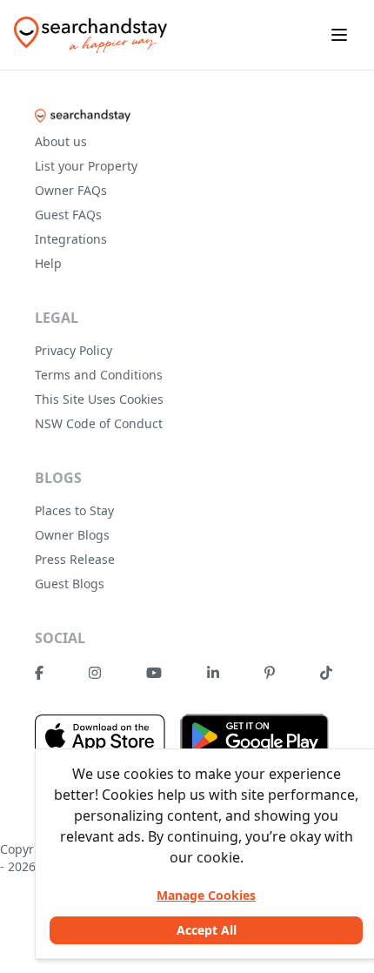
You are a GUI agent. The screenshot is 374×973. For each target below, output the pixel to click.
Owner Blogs (72, 535)
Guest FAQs (68, 214)
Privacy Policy (73, 350)
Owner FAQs (71, 190)
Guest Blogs (69, 583)
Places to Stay (74, 510)
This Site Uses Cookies (99, 399)
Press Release (75, 559)
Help (48, 263)
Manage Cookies (206, 895)
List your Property (86, 166)
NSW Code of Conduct (99, 423)
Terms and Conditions (99, 374)
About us (61, 141)
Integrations (71, 239)
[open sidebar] (339, 35)
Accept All (207, 930)
